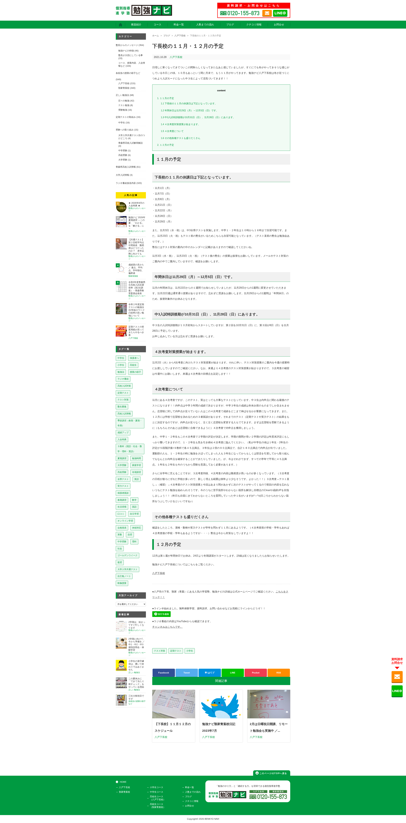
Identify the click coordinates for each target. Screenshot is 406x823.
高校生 (133, 365)
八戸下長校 (180, 35)
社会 (120, 548)
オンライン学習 (125, 520)
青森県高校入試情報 (126, 167)
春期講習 (122, 500)
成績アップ (123, 432)
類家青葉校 (123, 88)
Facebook (163, 672)
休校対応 (136, 527)
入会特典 (122, 439)
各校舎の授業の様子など (128, 73)
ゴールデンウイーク (128, 555)
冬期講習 (136, 472)
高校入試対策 (124, 386)
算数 (120, 534)
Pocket (255, 672)
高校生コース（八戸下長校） (157, 798)
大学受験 (122, 160)
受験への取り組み (125, 130)
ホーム (155, 35)
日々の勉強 (123, 101)
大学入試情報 (122, 175)
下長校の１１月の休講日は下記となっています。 (189, 103)
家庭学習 (136, 465)
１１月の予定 (165, 98)
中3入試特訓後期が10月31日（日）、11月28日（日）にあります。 (198, 117)
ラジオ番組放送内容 (126, 183)
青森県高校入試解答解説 (130, 143)
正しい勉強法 (122, 95)
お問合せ (279, 24)
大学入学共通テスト (128, 569)
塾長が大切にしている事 (130, 55)
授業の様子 (135, 372)
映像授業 (122, 583)
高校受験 (122, 155)
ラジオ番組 (123, 379)
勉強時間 (136, 458)
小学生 (189, 650)
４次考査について (172, 131)
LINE (232, 672)
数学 (134, 500)
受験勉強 (122, 110)
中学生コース (156, 792)
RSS (278, 672)
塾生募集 (122, 406)
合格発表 (122, 527)
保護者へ (134, 358)
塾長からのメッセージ (127, 45)
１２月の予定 (165, 145)
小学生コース (156, 787)
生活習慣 (122, 506)
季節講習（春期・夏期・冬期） (130, 423)
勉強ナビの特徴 (126, 51)
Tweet (186, 672)
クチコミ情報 (254, 24)
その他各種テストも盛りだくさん (180, 138)
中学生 (121, 122)
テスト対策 (159, 650)
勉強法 (121, 372)
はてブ (210, 672)
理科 (134, 541)
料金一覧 (179, 24)
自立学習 (134, 513)
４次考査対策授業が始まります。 (180, 124)
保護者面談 (123, 493)
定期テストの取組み (126, 117)
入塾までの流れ (205, 24)
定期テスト (175, 650)
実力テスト (123, 486)
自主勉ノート (124, 576)
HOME (123, 782)
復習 (120, 562)
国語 (134, 506)
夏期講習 (122, 458)
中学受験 (122, 150)
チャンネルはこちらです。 (167, 627)
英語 (136, 479)
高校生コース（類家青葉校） (157, 805)
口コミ (121, 513)
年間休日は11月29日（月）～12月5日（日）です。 (189, 110)
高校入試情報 (124, 413)
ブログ (230, 24)
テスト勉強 (123, 105)
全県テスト (123, 479)
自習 (130, 534)
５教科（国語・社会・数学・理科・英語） (130, 449)
